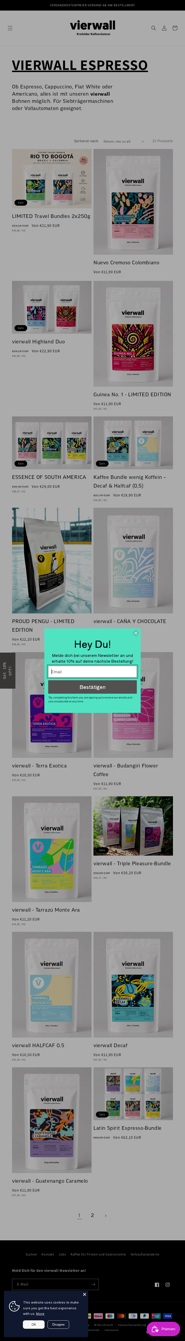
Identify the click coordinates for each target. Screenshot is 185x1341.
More (40, 1313)
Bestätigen (92, 686)
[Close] (84, 1294)
